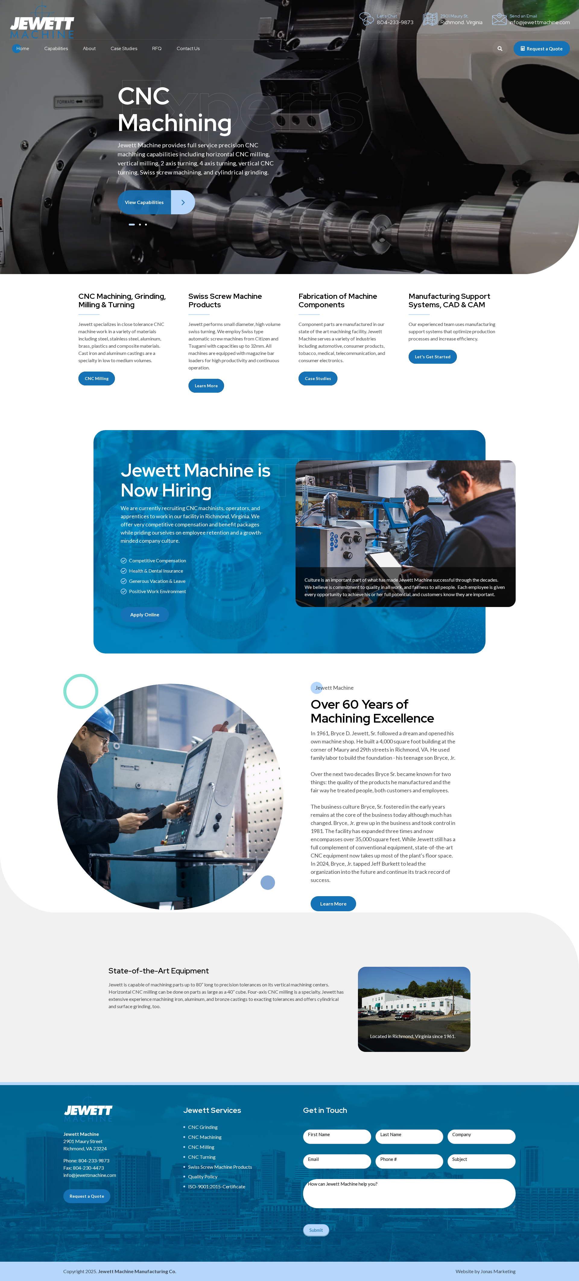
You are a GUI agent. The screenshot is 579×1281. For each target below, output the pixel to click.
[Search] (500, 48)
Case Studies (124, 49)
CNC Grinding (203, 1127)
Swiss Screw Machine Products (220, 1167)
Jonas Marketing (498, 1271)
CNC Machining (205, 1137)
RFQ (157, 49)
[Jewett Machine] (88, 1107)
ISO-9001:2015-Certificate (216, 1186)
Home (23, 49)
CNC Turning (202, 1157)
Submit (316, 1230)
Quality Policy (202, 1176)
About (89, 49)
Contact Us (188, 49)
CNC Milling (201, 1147)
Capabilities (56, 49)
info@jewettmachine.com (89, 1175)
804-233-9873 (93, 1160)
